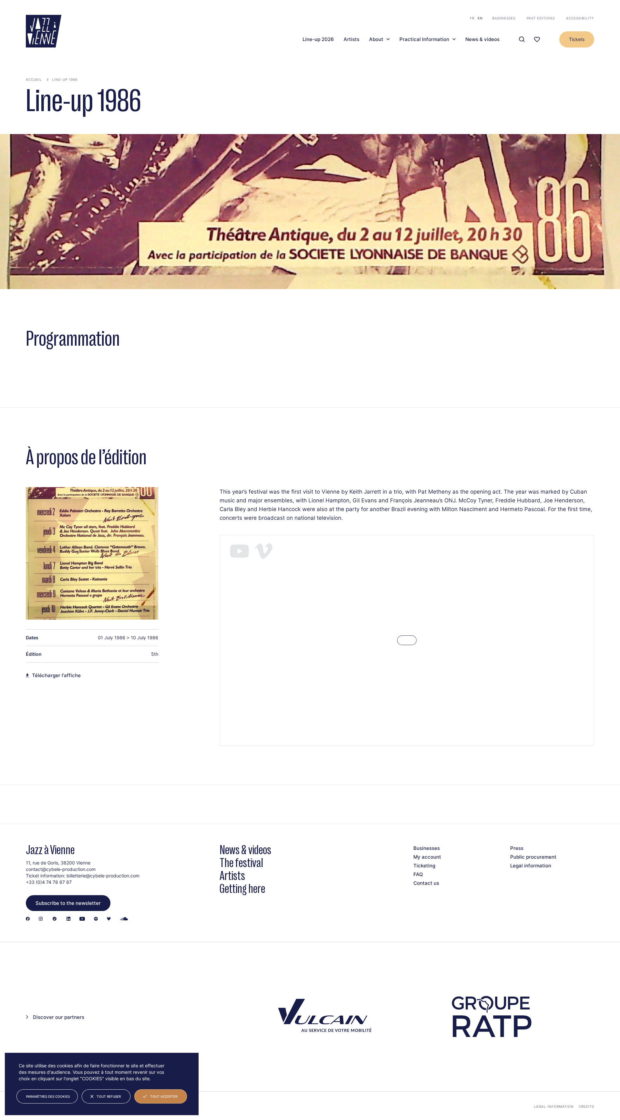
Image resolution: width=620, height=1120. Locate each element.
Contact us (426, 883)
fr (472, 18)
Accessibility (580, 18)
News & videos (482, 39)
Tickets (576, 39)
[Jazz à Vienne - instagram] (41, 919)
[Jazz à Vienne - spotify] (96, 919)
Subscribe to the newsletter (68, 903)
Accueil (34, 79)
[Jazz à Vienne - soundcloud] (124, 919)
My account (427, 856)
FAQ (418, 874)
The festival (241, 862)
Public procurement (533, 856)
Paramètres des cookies (48, 1096)
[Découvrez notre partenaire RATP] (490, 1016)
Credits (586, 1106)
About (376, 39)
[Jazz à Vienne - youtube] (82, 919)
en (480, 18)
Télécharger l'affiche (56, 675)
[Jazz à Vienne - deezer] (109, 919)
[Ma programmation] (537, 39)
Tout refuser (109, 1096)
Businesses (503, 18)
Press (516, 848)
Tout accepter (163, 1096)
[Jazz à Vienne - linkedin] (68, 919)
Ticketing (424, 865)
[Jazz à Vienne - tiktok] (54, 919)
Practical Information (424, 39)
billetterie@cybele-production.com (103, 876)
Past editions (541, 18)
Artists (351, 39)
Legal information (530, 865)
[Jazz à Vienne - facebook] (28, 919)
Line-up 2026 (318, 39)
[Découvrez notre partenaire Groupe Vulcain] (322, 1017)
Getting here (242, 888)
